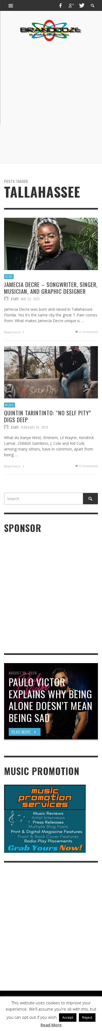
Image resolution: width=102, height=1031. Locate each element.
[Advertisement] (51, 102)
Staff (15, 299)
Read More (51, 1024)
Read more (12, 332)
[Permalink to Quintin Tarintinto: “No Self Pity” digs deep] (51, 371)
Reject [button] (87, 1017)
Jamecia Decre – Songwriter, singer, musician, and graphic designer (51, 287)
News (9, 276)
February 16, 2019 (34, 427)
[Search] (11, 5)
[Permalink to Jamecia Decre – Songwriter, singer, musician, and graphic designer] (51, 243)
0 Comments (88, 332)
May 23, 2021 (30, 299)
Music (9, 405)
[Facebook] (60, 5)
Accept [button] (67, 1017)
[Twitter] (81, 5)
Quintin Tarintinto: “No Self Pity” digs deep (47, 416)
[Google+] (71, 5)
